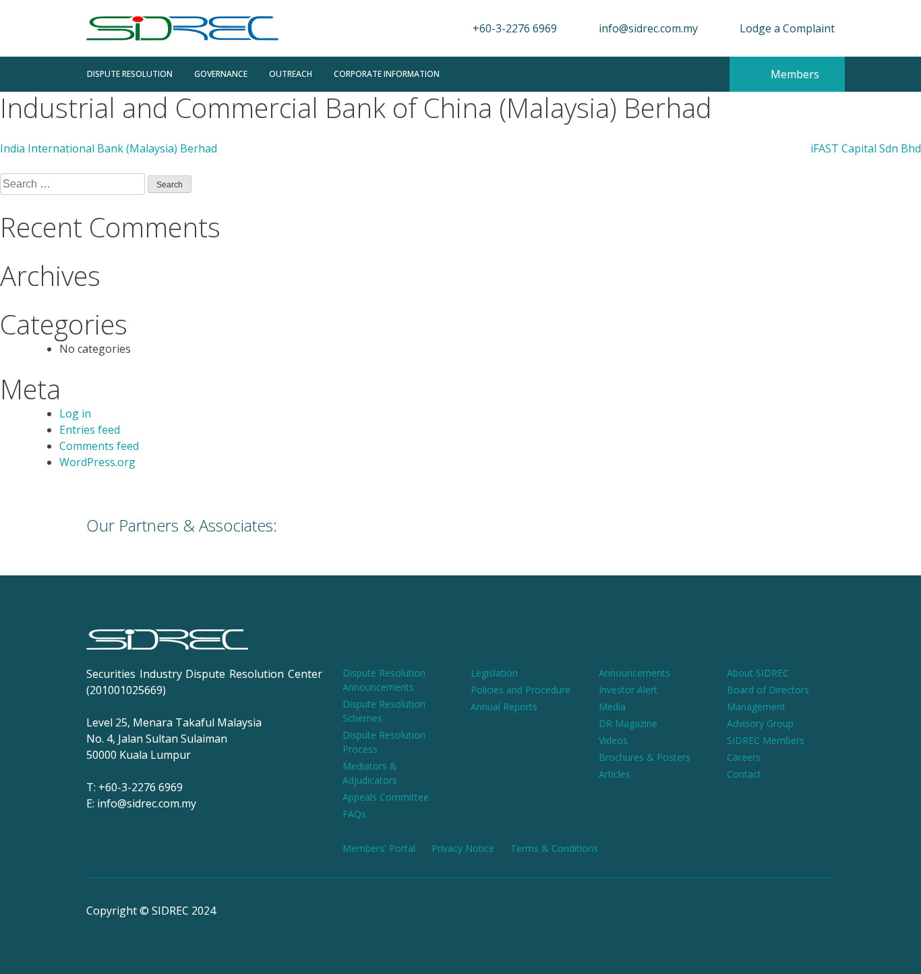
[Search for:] (74, 184)
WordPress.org (97, 462)
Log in (75, 413)
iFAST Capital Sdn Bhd (865, 148)
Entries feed (89, 429)
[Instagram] (652, 910)
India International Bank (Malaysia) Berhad (108, 148)
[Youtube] (706, 910)
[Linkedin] (814, 910)
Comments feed (99, 445)
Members (793, 74)
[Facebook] (598, 910)
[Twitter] (760, 910)
